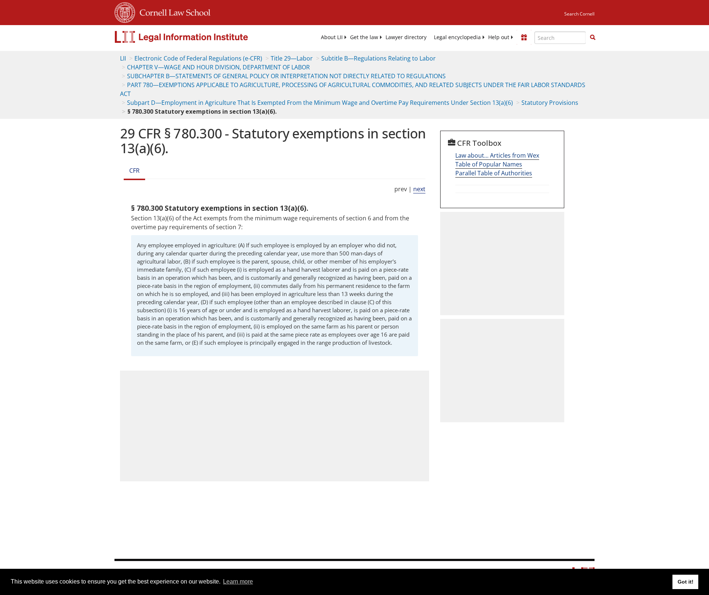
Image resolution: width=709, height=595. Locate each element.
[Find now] (593, 38)
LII (123, 58)
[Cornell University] (124, 11)
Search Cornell (579, 14)
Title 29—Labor (292, 58)
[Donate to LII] (524, 37)
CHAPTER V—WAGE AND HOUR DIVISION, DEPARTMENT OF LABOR (218, 67)
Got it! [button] (685, 582)
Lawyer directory (406, 37)
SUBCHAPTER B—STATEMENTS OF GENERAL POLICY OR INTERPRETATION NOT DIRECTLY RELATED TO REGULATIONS (286, 76)
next (419, 189)
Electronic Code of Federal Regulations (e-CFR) (198, 58)
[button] (592, 37)
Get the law (364, 37)
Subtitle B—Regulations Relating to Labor (378, 58)
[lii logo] (197, 37)
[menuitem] (331, 37)
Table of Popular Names (488, 164)
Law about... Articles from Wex (497, 155)
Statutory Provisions (549, 103)
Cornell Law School (172, 11)
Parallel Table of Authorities (493, 173)
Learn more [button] (238, 581)
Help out (498, 37)
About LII (332, 37)
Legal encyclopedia (457, 37)
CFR (134, 170)
